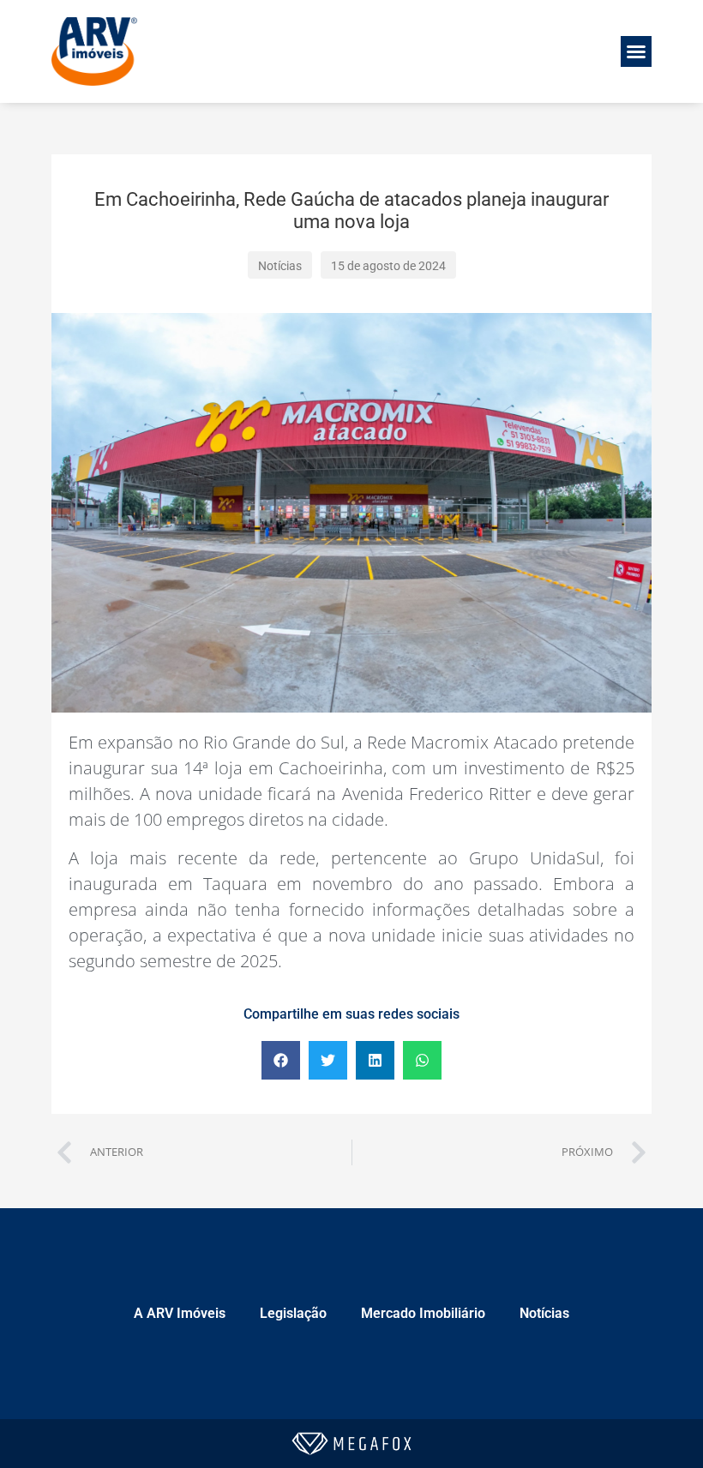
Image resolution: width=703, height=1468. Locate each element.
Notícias (544, 1313)
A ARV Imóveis (179, 1313)
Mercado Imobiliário (423, 1313)
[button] (636, 51)
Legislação (293, 1313)
